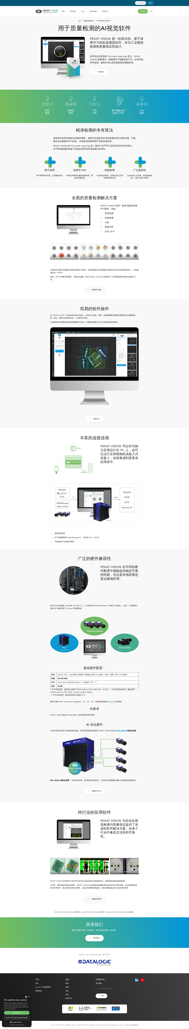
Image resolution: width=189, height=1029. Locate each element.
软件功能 (73, 11)
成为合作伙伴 (140, 3)
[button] (17, 1022)
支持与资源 (93, 11)
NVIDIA (111, 702)
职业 (67, 994)
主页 (79, 20)
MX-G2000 (122, 731)
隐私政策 (135, 1025)
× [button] (29, 997)
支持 (67, 991)
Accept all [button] (16, 1013)
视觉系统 (38, 991)
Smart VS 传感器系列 (43, 987)
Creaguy (112, 1025)
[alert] (17, 1010)
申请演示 (143, 11)
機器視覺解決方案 (88, 20)
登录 (150, 3)
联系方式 (105, 11)
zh (151, 11)
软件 (37, 983)
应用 (63, 11)
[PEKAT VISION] (46, 12)
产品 (82, 11)
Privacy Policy (11, 1009)
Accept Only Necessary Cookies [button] (17, 1018)
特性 (67, 983)
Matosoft (129, 1025)
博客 (67, 987)
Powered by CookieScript (16, 1025)
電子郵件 (99, 983)
